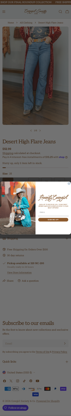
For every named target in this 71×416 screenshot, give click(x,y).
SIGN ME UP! (53, 219)
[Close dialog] (69, 184)
